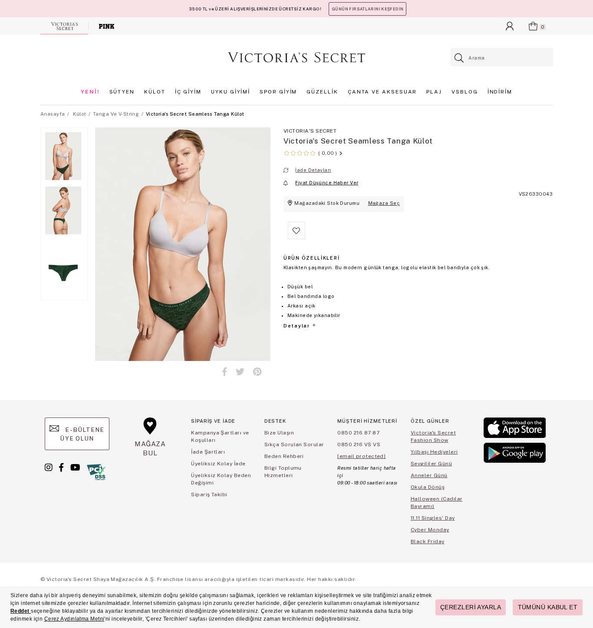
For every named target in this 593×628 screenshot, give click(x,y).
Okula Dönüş (428, 487)
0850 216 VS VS (358, 444)
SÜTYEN (122, 92)
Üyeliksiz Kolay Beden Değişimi (221, 479)
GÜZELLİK (322, 92)
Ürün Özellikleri (311, 258)
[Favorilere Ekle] (296, 237)
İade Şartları (208, 452)
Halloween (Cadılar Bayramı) (437, 502)
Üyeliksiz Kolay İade (218, 464)
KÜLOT (154, 92)
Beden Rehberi (284, 456)
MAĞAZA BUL (150, 448)
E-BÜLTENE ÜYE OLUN (82, 434)
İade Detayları (313, 170)
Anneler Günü (429, 475)
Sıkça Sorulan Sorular (294, 444)
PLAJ (434, 92)
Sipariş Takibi (209, 494)
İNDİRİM (500, 92)
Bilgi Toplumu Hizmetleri (283, 471)
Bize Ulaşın (279, 433)
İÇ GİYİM (188, 92)
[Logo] (296, 57)
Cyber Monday (430, 530)
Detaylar (297, 325)
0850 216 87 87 (358, 433)
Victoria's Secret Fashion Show (433, 436)
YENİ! (90, 92)
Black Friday (428, 541)
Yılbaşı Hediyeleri (434, 452)
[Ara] (459, 58)
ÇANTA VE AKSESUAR (382, 92)
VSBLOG (464, 92)
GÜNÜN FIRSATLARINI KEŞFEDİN (367, 9)
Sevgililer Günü (431, 464)
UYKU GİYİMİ (230, 92)
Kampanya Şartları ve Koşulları (220, 436)
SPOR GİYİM (278, 92)
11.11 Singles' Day (433, 518)
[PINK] (107, 26)
